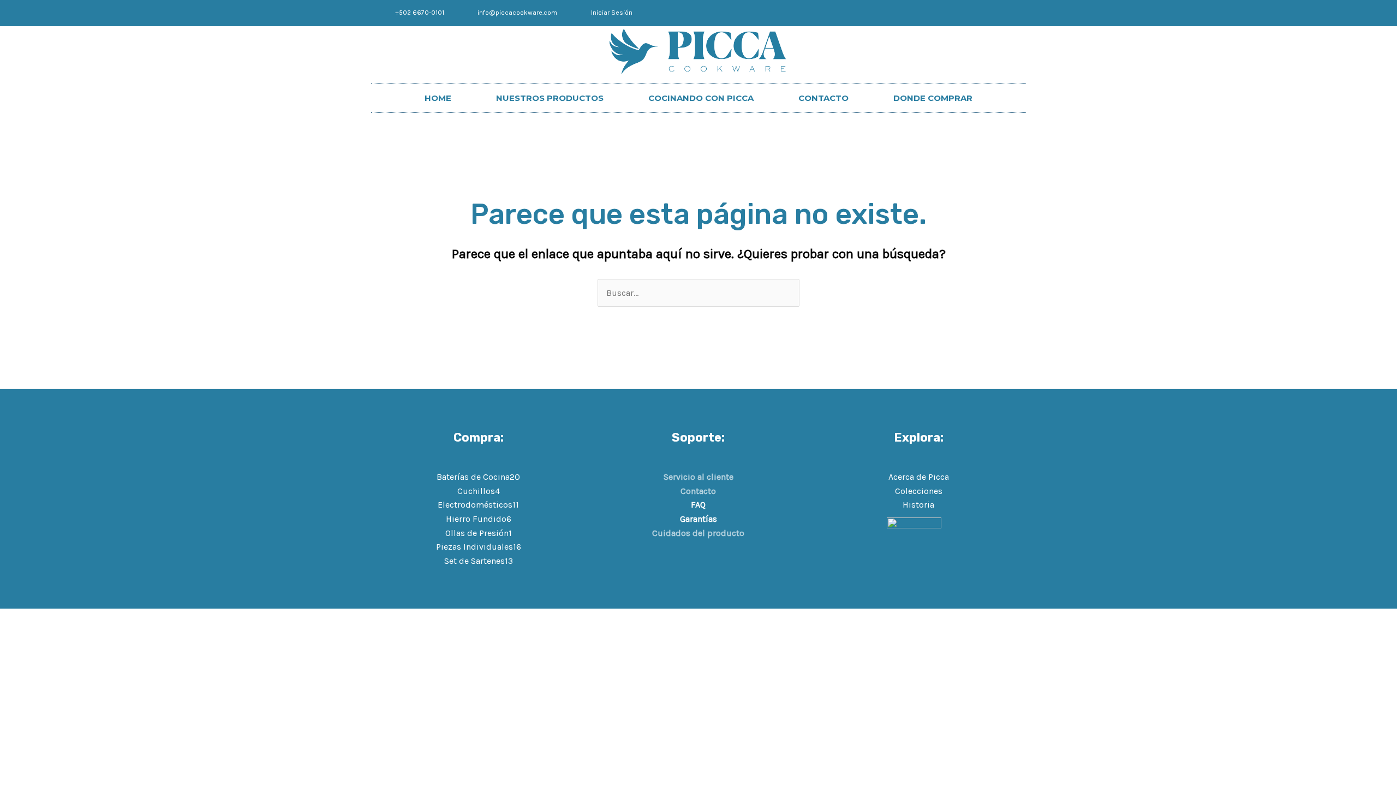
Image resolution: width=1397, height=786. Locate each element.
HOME (438, 98)
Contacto (698, 491)
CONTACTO (823, 98)
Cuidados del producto (698, 533)
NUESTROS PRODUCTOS (550, 98)
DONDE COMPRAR (932, 98)
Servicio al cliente (698, 477)
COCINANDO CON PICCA (701, 98)
